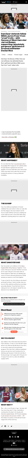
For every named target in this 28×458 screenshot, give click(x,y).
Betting (23, 441)
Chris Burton (4, 31)
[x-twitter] (13, 437)
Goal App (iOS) (14, 441)
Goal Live (19, 441)
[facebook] (10, 437)
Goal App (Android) (6, 441)
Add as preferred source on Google (15, 304)
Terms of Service (11, 440)
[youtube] (18, 437)
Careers (23, 440)
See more (14, 331)
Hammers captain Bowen (7, 414)
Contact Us (5, 440)
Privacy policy (18, 440)
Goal (7, 454)
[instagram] (15, 437)
